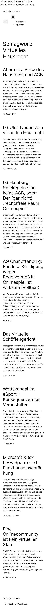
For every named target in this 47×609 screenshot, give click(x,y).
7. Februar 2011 (9, 375)
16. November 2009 (11, 515)
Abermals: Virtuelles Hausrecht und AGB (23, 72)
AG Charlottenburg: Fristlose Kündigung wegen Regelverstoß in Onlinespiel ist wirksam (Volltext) (23, 274)
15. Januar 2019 (9, 114)
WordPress (22, 604)
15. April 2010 (8, 444)
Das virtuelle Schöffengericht (19, 336)
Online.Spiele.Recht (11, 11)
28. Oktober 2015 (10, 169)
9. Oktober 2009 (9, 577)
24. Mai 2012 (8, 320)
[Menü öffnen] (5, 21)
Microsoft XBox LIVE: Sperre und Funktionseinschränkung (23, 465)
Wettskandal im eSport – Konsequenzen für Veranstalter (21, 396)
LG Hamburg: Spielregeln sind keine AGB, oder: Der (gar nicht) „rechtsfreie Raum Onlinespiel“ (21, 195)
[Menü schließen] (13, 17)
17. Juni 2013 (8, 248)
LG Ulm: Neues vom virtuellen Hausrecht (23, 130)
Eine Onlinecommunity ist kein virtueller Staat (20, 536)
